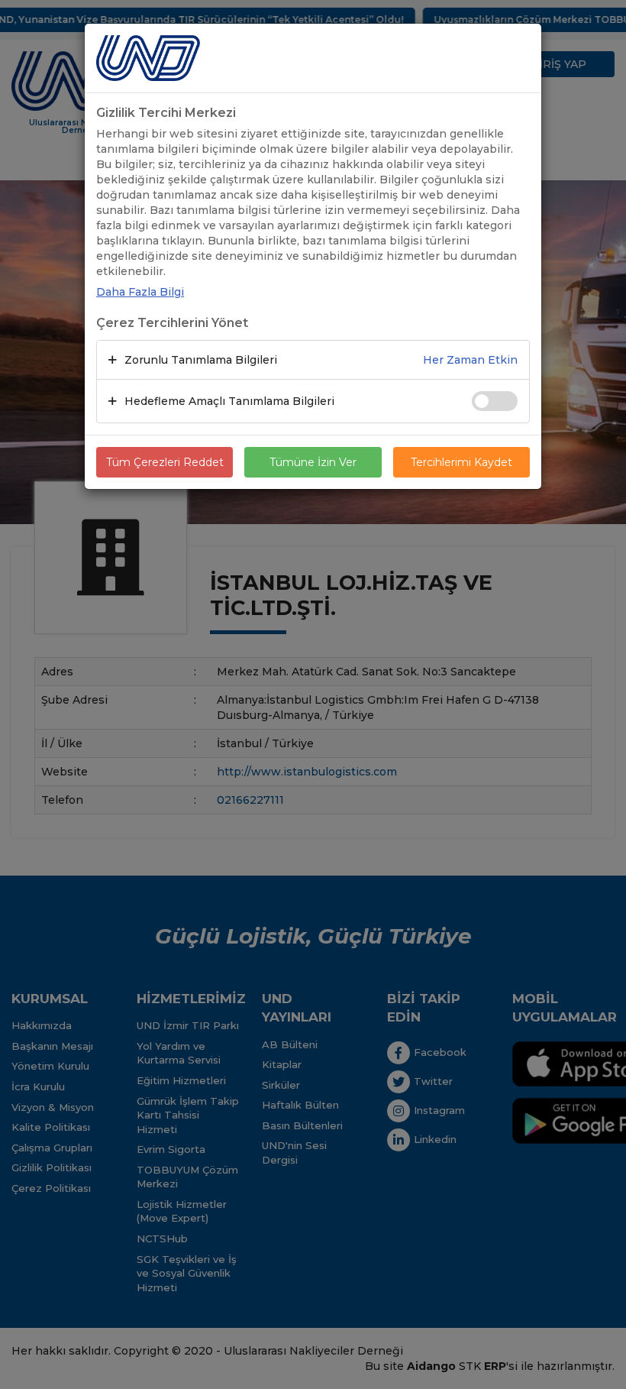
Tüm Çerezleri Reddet (165, 462)
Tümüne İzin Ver (313, 462)
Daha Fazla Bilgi (140, 292)
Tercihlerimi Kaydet (461, 462)
